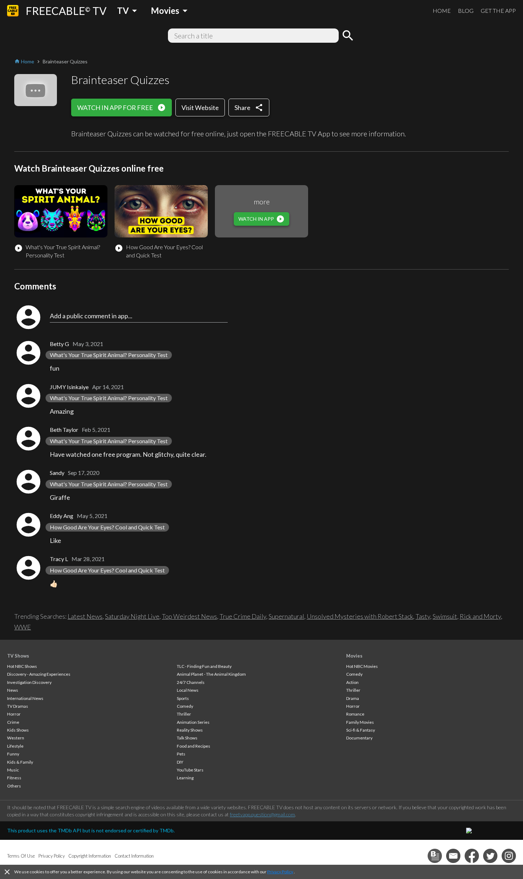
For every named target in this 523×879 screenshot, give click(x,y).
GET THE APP (498, 10)
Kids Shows (18, 730)
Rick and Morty (480, 616)
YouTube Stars (190, 770)
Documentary (359, 738)
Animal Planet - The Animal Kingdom (211, 674)
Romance (355, 714)
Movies (354, 656)
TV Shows (18, 656)
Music (13, 770)
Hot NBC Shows (22, 666)
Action (352, 682)
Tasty (423, 616)
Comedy (185, 706)
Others (14, 786)
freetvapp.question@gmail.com (262, 814)
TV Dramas (17, 706)
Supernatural (286, 616)
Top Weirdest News (189, 616)
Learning (185, 777)
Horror (14, 714)
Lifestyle (15, 746)
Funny (13, 754)
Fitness (14, 777)
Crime (13, 722)
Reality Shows (190, 730)
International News (25, 698)
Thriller (184, 714)
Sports (183, 698)
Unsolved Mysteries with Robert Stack (360, 616)
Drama (352, 698)
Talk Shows (187, 738)
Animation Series (193, 722)
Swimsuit (445, 616)
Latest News (85, 616)
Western (15, 738)
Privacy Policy (280, 871)
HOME (442, 10)
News (12, 690)
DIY (180, 762)
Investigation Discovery (29, 682)
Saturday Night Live (132, 616)
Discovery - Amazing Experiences (38, 674)
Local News (188, 690)
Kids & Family (20, 762)
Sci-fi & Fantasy (360, 730)
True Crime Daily (243, 616)
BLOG (466, 10)
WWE (22, 627)
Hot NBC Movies (362, 666)
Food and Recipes (193, 746)
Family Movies (360, 722)
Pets (181, 754)
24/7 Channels (191, 682)
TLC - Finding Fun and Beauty (204, 666)
